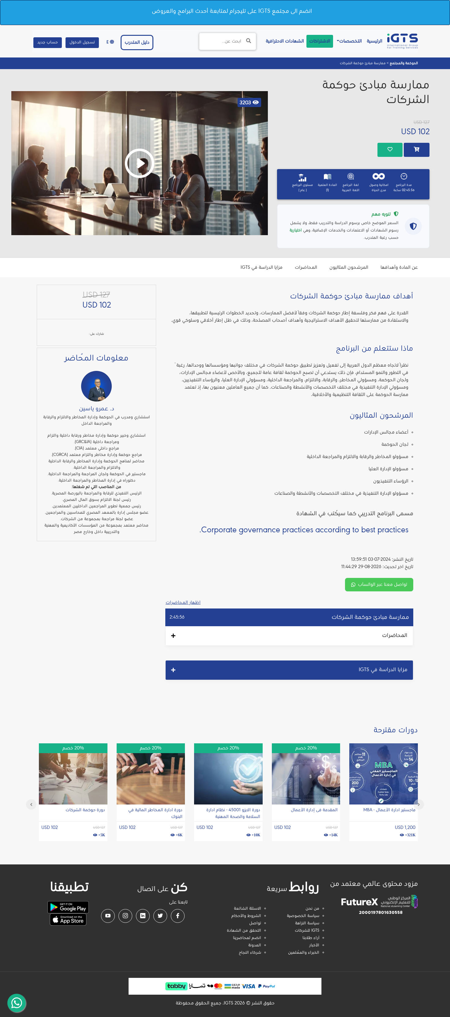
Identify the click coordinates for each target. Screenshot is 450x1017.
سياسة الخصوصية (303, 916)
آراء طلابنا (310, 938)
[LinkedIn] (143, 916)
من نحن (312, 909)
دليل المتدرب (137, 42)
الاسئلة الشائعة (247, 909)
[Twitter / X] (160, 916)
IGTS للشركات (307, 931)
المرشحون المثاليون (348, 267)
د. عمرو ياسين (96, 409)
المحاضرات (306, 267)
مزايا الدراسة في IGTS (262, 267)
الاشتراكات (319, 41)
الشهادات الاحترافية (283, 41)
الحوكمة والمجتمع (403, 63)
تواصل (255, 923)
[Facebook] (178, 916)
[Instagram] (125, 916)
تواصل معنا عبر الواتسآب (382, 584)
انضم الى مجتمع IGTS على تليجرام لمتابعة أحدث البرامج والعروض (232, 11)
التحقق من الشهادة (244, 931)
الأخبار (314, 945)
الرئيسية (373, 41)
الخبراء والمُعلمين (303, 953)
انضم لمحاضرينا (247, 938)
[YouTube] (108, 916)
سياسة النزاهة (307, 923)
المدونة (254, 945)
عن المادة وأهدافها (399, 267)
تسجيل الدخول (82, 42)
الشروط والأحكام (246, 916)
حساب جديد (47, 42)
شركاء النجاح (250, 953)
